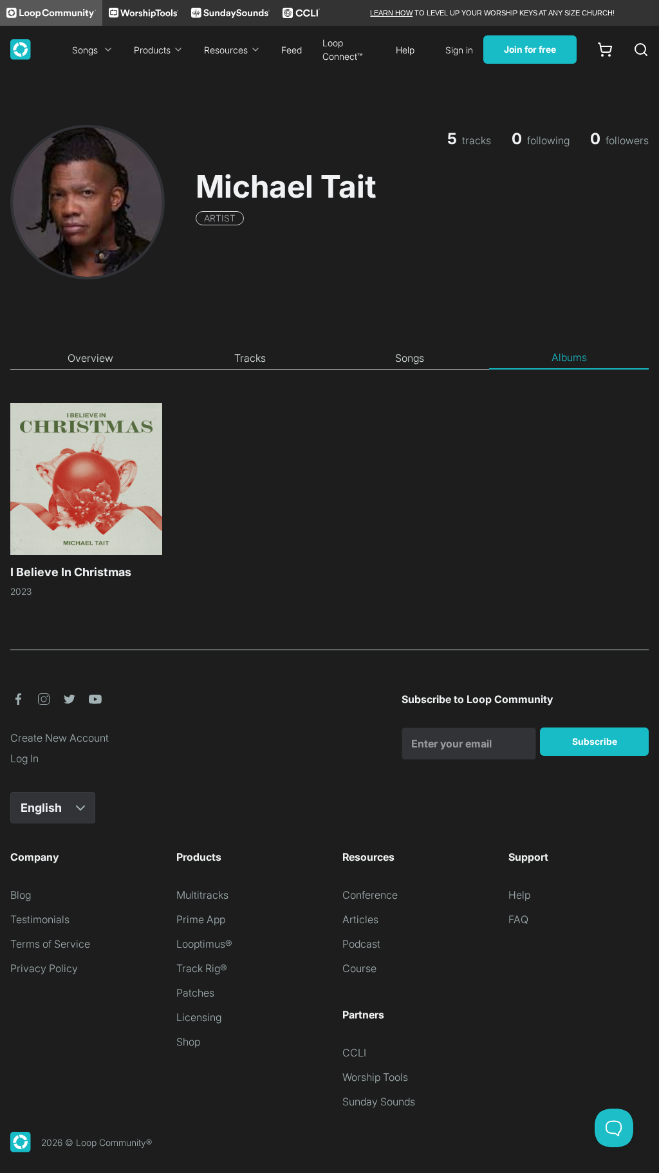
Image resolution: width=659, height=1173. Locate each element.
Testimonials (40, 919)
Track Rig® (201, 968)
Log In (24, 758)
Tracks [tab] (250, 358)
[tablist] (329, 358)
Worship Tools (375, 1077)
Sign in (459, 49)
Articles (360, 919)
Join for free (530, 49)
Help (405, 49)
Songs (85, 49)
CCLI (354, 1052)
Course (359, 968)
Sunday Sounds (378, 1101)
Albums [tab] (569, 357)
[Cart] (605, 49)
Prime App (200, 919)
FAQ (518, 919)
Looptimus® (204, 943)
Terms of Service (50, 943)
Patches (195, 992)
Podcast (361, 943)
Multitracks (202, 894)
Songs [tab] (409, 358)
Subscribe (594, 741)
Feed (291, 49)
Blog (20, 894)
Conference (370, 894)
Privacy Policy (44, 968)
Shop (188, 1041)
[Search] (641, 49)
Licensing (198, 1017)
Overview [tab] (90, 358)
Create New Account (59, 737)
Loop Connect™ (342, 49)
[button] (18, 699)
